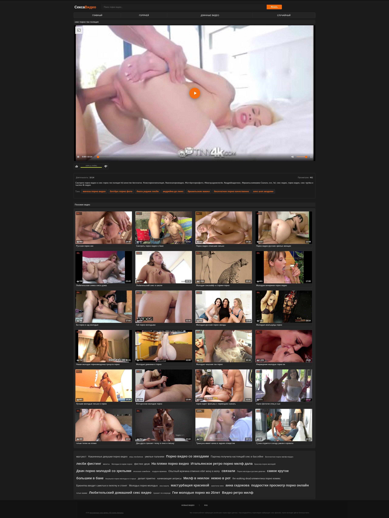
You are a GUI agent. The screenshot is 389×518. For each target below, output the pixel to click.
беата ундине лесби (148, 191)
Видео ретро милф (237, 492)
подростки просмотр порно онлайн (280, 485)
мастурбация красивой (190, 485)
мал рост (81, 456)
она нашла (164, 486)
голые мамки (81, 493)
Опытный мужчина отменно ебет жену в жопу (194, 471)
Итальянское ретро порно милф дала (222, 463)
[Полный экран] (311, 157)
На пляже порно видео (170, 463)
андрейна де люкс (173, 191)
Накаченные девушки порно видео (107, 456)
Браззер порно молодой (264, 464)
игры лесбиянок (136, 457)
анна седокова (237, 485)
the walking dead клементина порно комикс (256, 478)
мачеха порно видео (94, 191)
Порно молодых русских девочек (251, 471)
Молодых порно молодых (143, 485)
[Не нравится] (106, 166)
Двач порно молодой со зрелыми (103, 471)
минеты (106, 464)
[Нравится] (76, 166)
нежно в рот (221, 478)
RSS (206, 505)
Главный (97, 15)
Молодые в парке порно (122, 464)
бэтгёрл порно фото (121, 191)
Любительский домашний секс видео (120, 492)
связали (228, 471)
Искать (274, 7)
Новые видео (187, 505)
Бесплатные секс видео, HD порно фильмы (107, 513)
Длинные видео (210, 15)
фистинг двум (142, 464)
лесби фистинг (88, 463)
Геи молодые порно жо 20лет (196, 492)
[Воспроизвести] (194, 93)
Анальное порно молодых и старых (120, 479)
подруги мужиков (159, 471)
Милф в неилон (196, 478)
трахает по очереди (161, 493)
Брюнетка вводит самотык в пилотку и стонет (101, 485)
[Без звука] (292, 157)
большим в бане (89, 478)
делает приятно (146, 478)
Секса (85, 7)
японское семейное (141, 471)
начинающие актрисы (169, 478)
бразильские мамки (199, 191)
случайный (284, 15)
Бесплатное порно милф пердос (279, 457)
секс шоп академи (263, 191)
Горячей (144, 15)
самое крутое (278, 471)
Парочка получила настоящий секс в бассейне (237, 456)
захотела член (217, 486)
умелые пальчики (154, 456)
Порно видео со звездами (187, 456)
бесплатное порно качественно (231, 191)
